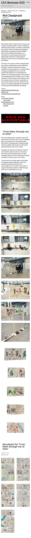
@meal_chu (4, 92)
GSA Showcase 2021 (13, 2)
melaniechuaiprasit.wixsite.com (10, 94)
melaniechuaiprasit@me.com (10, 90)
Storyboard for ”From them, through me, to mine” (7, 103)
